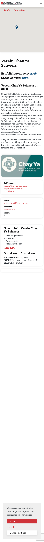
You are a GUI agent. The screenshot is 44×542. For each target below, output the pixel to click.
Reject (10, 527)
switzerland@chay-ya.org (16, 203)
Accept (13, 521)
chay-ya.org (9, 209)
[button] (17, 27)
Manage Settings (18, 532)
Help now (9, 247)
